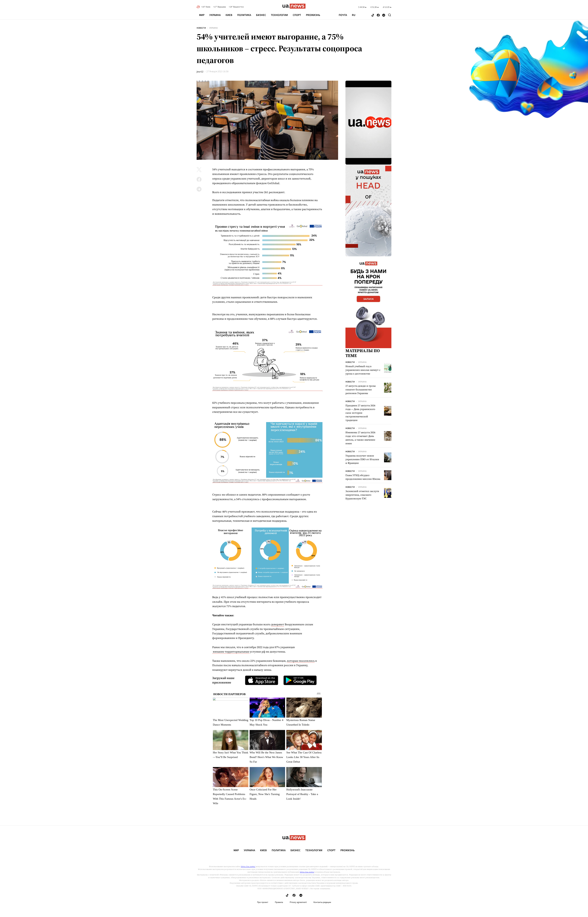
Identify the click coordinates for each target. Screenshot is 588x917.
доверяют (277, 624)
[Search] (389, 15)
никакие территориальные (230, 651)
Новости (201, 28)
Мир (201, 15)
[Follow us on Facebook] (378, 15)
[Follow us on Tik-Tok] (372, 15)
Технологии (279, 15)
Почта (343, 15)
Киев (229, 15)
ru (353, 15)
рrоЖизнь (313, 15)
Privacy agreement (298, 902)
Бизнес (261, 15)
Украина (215, 15)
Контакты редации (322, 902)
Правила (279, 902)
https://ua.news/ (248, 866)
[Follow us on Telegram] (383, 15)
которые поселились (301, 661)
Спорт (297, 15)
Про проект (262, 902)
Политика (244, 15)
